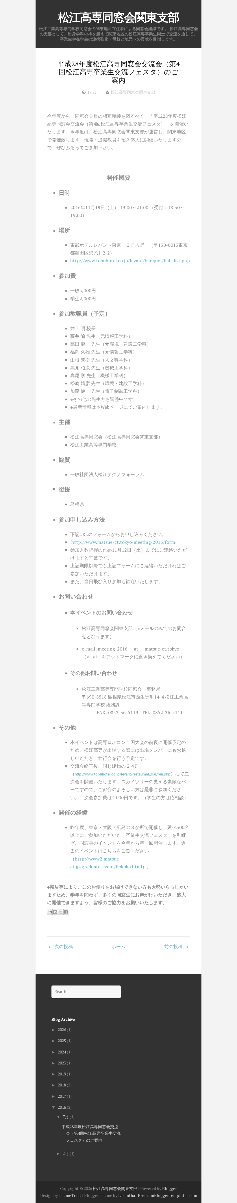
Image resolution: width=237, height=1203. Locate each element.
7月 (66, 1116)
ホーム (118, 946)
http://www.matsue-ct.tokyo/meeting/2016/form (122, 542)
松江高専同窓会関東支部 (118, 17)
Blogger (169, 1188)
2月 (66, 1153)
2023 (62, 1063)
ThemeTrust (70, 1195)
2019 (62, 1074)
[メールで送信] (50, 912)
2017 (62, 1096)
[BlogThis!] (55, 912)
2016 (62, 1107)
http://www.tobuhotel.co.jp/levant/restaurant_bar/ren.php (123, 774)
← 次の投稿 (61, 946)
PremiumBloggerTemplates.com (167, 1195)
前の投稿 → (176, 946)
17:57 (92, 92)
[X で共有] (61, 912)
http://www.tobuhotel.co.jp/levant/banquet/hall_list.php (130, 260)
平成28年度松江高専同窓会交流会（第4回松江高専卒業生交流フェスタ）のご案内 (119, 72)
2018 (62, 1085)
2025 (62, 1040)
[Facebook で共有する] (66, 912)
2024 (62, 1052)
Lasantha (126, 1195)
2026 (62, 1029)
